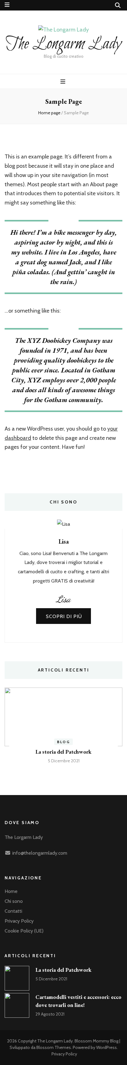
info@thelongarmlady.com (39, 853)
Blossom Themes (53, 1047)
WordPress (106, 1047)
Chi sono (14, 901)
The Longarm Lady (63, 44)
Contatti (13, 911)
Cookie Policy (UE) (24, 931)
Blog (63, 741)
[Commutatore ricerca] (118, 5)
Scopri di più (64, 616)
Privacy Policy (19, 921)
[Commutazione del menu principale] (63, 82)
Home (11, 891)
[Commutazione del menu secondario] (7, 5)
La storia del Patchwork (63, 751)
